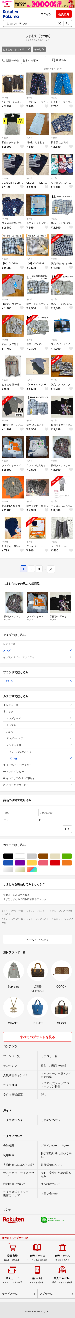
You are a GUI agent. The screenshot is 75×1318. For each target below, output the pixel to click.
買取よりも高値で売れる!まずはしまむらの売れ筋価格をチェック (24, 896)
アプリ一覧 (46, 1293)
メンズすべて (13, 718)
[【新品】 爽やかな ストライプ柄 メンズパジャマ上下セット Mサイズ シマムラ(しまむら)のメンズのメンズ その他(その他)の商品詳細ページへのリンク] (13, 285)
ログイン (46, 14)
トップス (11, 724)
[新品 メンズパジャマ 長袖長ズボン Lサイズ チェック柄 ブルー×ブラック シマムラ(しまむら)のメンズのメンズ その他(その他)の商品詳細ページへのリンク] (37, 407)
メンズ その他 (13, 745)
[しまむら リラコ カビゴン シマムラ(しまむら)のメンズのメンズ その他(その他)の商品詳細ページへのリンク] (62, 84)
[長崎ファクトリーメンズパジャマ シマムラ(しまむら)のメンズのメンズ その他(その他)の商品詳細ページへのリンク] (62, 447)
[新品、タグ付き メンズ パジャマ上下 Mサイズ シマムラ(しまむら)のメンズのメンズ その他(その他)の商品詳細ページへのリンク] (13, 326)
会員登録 (63, 14)
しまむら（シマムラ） (15, 49)
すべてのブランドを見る (37, 1037)
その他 (37, 49)
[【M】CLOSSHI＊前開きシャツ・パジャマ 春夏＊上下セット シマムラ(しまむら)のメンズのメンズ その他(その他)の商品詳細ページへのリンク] (37, 245)
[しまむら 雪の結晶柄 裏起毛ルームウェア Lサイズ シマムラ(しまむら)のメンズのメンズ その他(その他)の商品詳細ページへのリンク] (13, 366)
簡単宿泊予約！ (62, 1257)
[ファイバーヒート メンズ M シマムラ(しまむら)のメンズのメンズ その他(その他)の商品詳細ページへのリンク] (37, 528)
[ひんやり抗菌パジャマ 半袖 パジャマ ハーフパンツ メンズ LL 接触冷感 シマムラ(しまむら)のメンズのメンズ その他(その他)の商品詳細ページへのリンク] (13, 205)
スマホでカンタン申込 (12, 1280)
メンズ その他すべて (21, 751)
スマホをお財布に (37, 1280)
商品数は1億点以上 (12, 1257)
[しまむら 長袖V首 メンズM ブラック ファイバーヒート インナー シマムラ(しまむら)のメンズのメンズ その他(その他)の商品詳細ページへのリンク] (13, 528)
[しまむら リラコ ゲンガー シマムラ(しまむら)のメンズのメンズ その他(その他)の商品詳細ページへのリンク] (37, 84)
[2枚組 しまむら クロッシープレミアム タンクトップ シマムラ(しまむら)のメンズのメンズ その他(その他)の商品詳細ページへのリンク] (37, 124)
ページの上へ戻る (37, 940)
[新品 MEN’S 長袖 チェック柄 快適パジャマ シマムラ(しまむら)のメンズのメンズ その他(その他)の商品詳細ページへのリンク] (13, 487)
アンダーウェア (14, 738)
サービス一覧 (10, 1293)
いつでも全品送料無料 (37, 1257)
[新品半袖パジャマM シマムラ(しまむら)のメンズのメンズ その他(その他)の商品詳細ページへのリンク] (62, 245)
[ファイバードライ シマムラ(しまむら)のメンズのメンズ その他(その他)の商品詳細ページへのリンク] (62, 326)
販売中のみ (12, 60)
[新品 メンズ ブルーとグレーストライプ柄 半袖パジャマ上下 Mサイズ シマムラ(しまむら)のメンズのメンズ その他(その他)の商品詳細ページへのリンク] (62, 366)
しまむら (8, 681)
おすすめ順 (29, 60)
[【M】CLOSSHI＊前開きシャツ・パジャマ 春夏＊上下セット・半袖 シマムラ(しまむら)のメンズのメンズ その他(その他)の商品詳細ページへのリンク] (13, 245)
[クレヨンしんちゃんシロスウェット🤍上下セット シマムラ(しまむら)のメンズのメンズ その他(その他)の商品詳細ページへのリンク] (62, 487)
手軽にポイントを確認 (62, 1280)
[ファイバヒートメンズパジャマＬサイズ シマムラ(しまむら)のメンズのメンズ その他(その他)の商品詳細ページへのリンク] (13, 447)
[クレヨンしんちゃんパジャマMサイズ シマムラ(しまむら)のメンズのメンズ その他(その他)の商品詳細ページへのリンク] (37, 447)
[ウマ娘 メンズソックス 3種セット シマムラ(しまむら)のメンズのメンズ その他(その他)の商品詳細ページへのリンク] (62, 164)
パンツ (10, 731)
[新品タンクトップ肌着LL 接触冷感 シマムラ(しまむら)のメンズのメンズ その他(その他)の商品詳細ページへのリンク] (37, 205)
